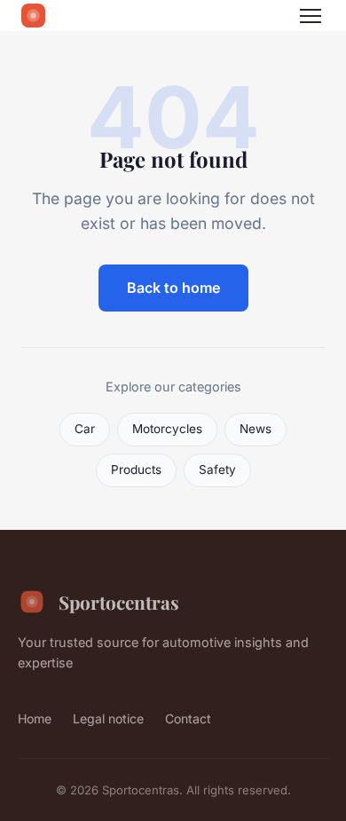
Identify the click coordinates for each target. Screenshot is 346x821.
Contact (188, 718)
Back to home (173, 287)
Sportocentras (119, 601)
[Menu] (310, 16)
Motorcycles (167, 429)
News (255, 429)
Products (136, 469)
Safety (217, 469)
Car (85, 429)
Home (34, 718)
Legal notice (108, 718)
